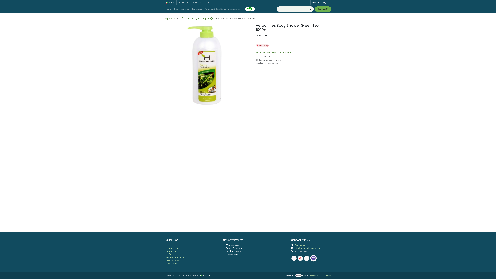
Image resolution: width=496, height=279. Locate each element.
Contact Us (323, 9)
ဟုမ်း (168, 245)
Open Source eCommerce (320, 275)
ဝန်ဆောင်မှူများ (172, 254)
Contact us (171, 264)
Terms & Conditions (175, 257)
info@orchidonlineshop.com (308, 248)
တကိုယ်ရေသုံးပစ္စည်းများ (189, 19)
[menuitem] (169, 9)
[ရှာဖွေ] (310, 9)
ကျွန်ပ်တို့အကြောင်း (173, 248)
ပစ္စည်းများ (171, 251)
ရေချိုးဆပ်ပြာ (207, 19)
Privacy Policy (172, 260)
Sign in (326, 2)
